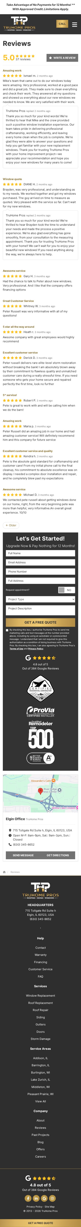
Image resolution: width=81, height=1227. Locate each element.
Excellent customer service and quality (28, 451)
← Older (11, 525)
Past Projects (40, 1135)
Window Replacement (40, 995)
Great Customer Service (18, 300)
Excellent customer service (20, 352)
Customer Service (40, 969)
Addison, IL (40, 1058)
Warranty (41, 955)
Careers (40, 1156)
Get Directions (58, 855)
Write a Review (64, 57)
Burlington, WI (40, 1072)
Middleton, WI (40, 1087)
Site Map (50, 1206)
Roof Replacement (40, 1003)
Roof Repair (40, 1010)
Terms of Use (16, 648)
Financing (40, 962)
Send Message (23, 855)
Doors (41, 1031)
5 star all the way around (18, 326)
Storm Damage (40, 1039)
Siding (40, 1017)
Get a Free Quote (40, 1223)
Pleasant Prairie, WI (40, 1094)
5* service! (10, 395)
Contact (40, 947)
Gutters (41, 1024)
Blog (40, 1142)
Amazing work (12, 70)
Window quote (12, 179)
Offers (40, 1149)
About (40, 1120)
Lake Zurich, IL (40, 1079)
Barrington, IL (41, 1065)
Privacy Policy (35, 648)
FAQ (40, 976)
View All (40, 1101)
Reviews (40, 1127)
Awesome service (14, 270)
